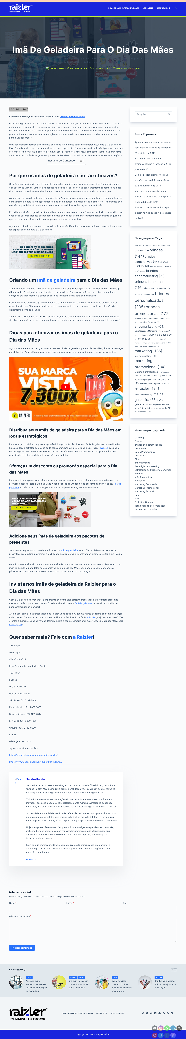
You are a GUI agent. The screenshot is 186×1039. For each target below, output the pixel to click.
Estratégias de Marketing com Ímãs (153, 470)
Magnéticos (153, 346)
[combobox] (150, 114)
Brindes (119, 68)
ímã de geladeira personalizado (154, 408)
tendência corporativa (146, 509)
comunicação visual (149, 322)
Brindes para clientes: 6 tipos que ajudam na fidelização (165, 984)
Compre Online (163, 8)
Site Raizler (148, 8)
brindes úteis (141, 319)
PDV (137, 498)
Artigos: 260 (31, 859)
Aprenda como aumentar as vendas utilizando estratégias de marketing (36, 986)
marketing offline (145, 356)
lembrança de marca (156, 343)
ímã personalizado (143, 412)
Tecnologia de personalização (150, 505)
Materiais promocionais (149, 372)
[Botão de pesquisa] (169, 114)
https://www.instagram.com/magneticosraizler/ (33, 755)
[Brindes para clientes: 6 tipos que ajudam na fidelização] (145, 982)
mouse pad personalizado (151, 379)
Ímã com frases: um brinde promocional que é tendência (78, 984)
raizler (149, 388)
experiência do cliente (144, 335)
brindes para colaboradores (157, 288)
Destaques (129, 68)
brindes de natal (157, 266)
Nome (12, 903)
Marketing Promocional (147, 487)
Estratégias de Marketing (148, 331)
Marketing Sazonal (144, 491)
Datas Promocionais (145, 452)
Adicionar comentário (20, 916)
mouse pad (154, 375)
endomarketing (149, 326)
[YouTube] (172, 1013)
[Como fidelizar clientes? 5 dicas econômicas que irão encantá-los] (102, 982)
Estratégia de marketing (147, 466)
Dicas (137, 68)
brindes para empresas (144, 294)
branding (142, 250)
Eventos (139, 473)
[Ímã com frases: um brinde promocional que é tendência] (59, 982)
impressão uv (141, 343)
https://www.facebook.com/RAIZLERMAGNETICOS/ (35, 761)
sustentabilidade (143, 395)
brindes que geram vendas (148, 444)
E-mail (70, 903)
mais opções (15, 624)
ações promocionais (161, 245)
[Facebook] (143, 1013)
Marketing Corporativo (146, 484)
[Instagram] (147, 1013)
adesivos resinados (143, 245)
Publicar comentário (22, 948)
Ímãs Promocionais (144, 477)
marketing (148, 351)
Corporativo (141, 448)
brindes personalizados (72, 116)
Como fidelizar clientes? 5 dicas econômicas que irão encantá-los (122, 986)
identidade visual (158, 339)
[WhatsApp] (168, 1013)
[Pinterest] (164, 1013)
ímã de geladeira (56, 280)
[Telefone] (159, 1013)
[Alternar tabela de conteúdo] (80, 161)
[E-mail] (151, 1013)
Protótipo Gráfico (144, 502)
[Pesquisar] (176, 8)
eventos (104, 448)
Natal (137, 495)
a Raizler (91, 617)
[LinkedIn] (155, 1013)
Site (124, 903)
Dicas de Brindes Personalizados (123, 8)
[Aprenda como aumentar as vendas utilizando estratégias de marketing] (16, 982)
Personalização (147, 384)
